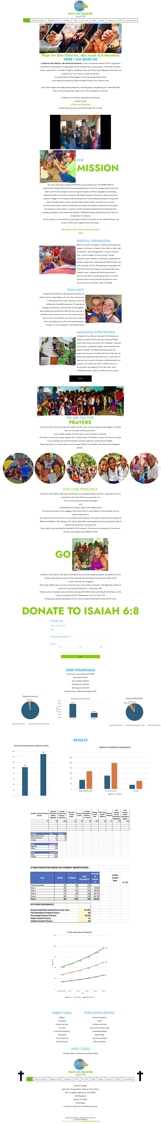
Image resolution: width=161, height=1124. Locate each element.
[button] (18, 468)
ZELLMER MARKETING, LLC (91, 1121)
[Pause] (52, 147)
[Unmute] (55, 147)
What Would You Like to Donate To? (61, 636)
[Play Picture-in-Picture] (106, 147)
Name (52, 629)
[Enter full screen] (109, 147)
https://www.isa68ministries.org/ (85, 1106)
